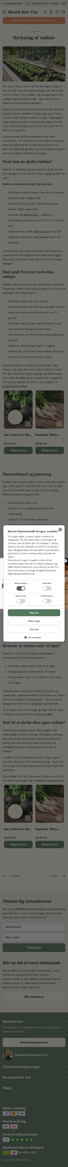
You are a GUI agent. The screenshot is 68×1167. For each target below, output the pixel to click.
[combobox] (60, 529)
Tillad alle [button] (34, 612)
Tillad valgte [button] (34, 621)
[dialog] (34, 583)
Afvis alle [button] (34, 629)
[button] (34, 639)
